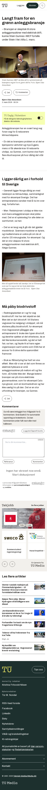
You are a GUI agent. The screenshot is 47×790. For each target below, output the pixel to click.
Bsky (4, 718)
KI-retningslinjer (10, 739)
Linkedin (6, 713)
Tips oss (38, 669)
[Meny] (42, 5)
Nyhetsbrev (8, 724)
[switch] (40, 117)
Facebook (7, 708)
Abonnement (9, 758)
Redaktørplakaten (24, 749)
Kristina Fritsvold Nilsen (14, 685)
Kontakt (6, 766)
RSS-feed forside (11, 703)
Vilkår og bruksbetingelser (15, 734)
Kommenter (23, 92)
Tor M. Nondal (9, 695)
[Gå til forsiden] (5, 6)
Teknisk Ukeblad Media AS (24, 776)
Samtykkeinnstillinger (13, 729)
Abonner (32, 5)
